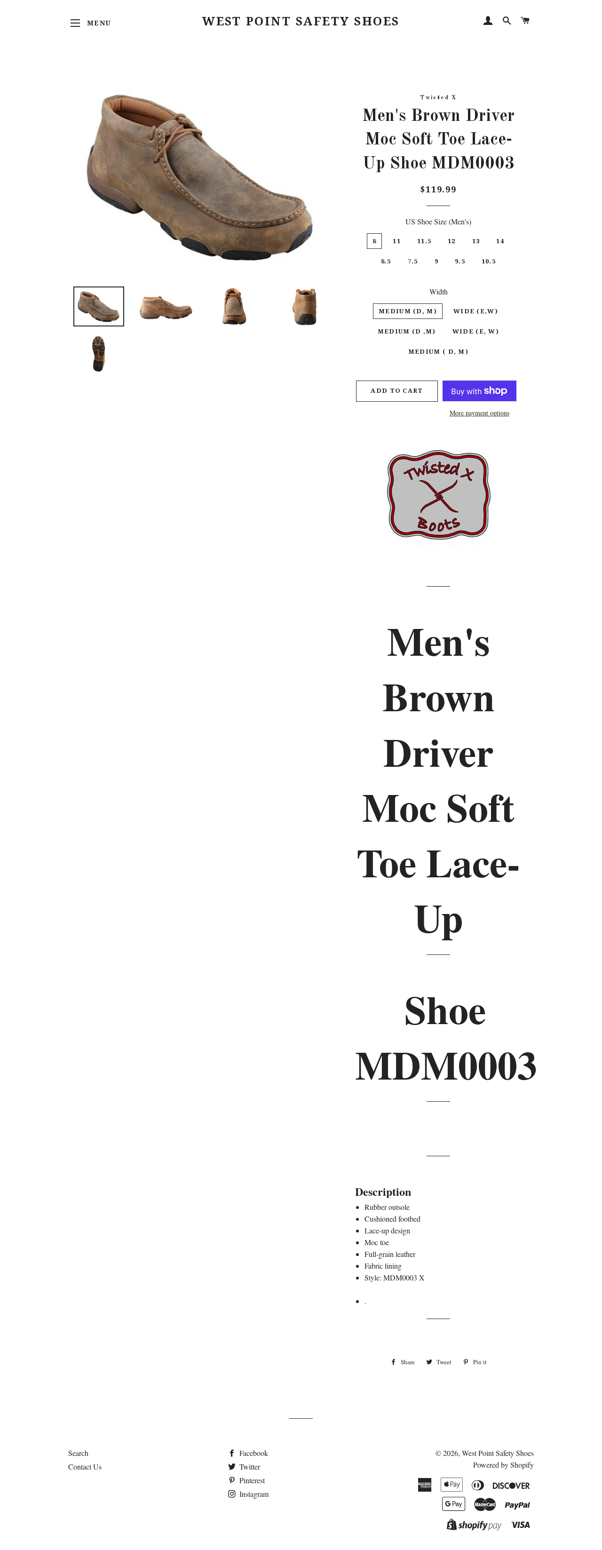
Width (438, 291)
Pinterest (251, 1480)
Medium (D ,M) (407, 331)
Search (78, 1453)
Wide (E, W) (475, 331)
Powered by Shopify (503, 1465)
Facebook (253, 1453)
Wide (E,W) (475, 311)
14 (500, 241)
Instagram (253, 1494)
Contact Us (85, 1466)
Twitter (249, 1466)
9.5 (460, 261)
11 (397, 241)
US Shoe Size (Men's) (438, 221)
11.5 (424, 241)
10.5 (489, 261)
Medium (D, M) (408, 311)
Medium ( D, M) (438, 351)
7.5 (413, 261)
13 (476, 241)
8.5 (386, 261)
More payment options (479, 412)
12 (452, 241)
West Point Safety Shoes (301, 21)
